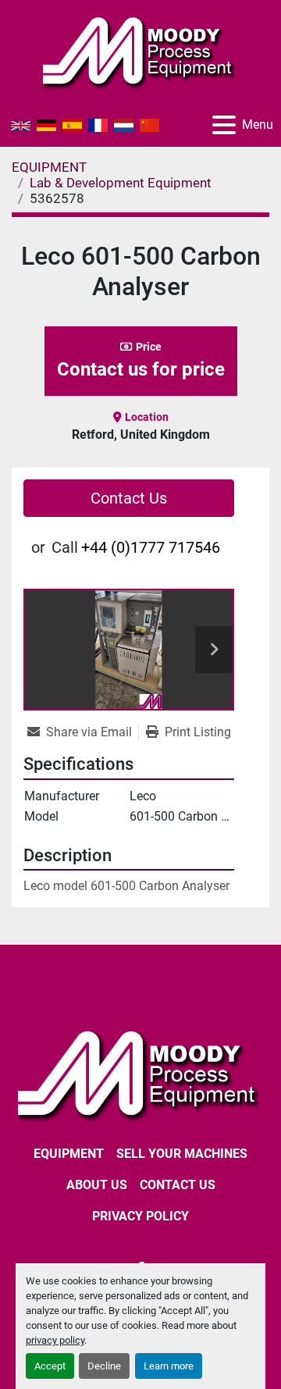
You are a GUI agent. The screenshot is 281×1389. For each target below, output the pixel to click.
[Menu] (224, 125)
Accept (50, 1366)
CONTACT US (177, 1184)
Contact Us (129, 498)
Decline (104, 1366)
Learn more (169, 1366)
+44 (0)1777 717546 (150, 547)
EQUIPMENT (69, 1153)
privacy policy (55, 1340)
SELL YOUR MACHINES (181, 1153)
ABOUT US (96, 1184)
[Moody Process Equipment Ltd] (140, 1073)
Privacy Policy (140, 1216)
